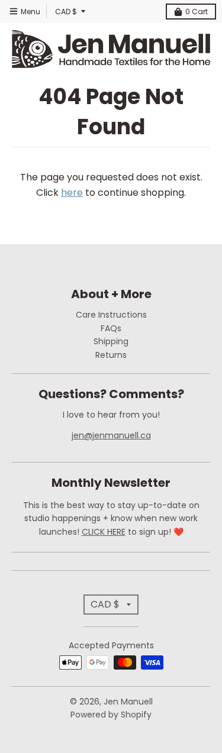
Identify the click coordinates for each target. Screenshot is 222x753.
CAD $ (66, 12)
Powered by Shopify (111, 714)
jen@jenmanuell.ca (111, 435)
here (72, 192)
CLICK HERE (104, 532)
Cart (196, 12)
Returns (111, 355)
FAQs (111, 328)
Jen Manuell (128, 701)
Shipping (111, 341)
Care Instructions (111, 315)
